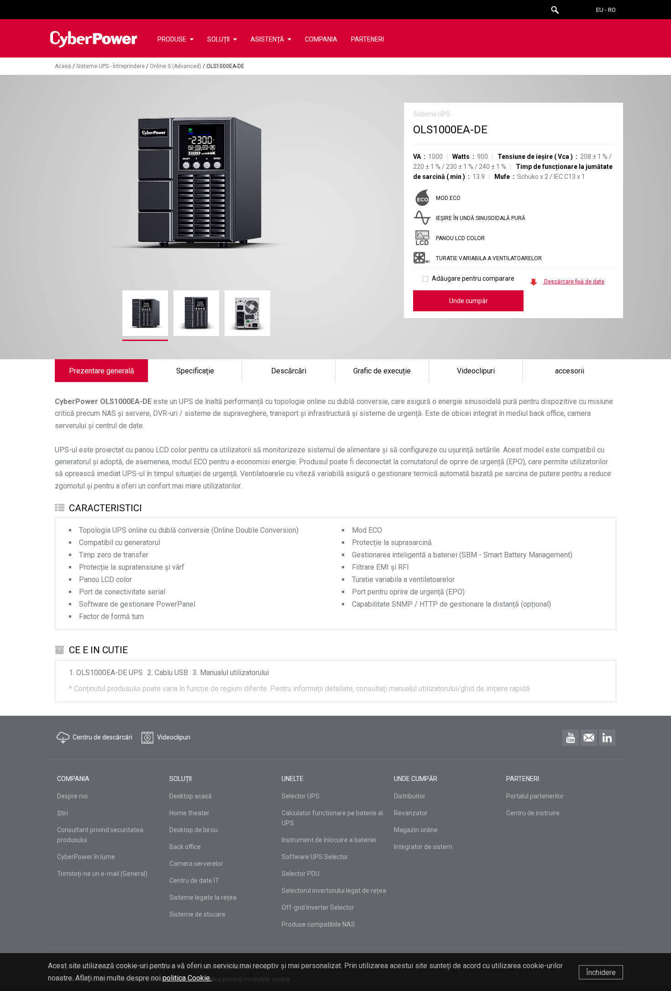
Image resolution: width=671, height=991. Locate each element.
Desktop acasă (190, 796)
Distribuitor (409, 796)
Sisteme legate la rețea (202, 897)
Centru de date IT (194, 880)
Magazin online (416, 830)
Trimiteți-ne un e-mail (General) (102, 873)
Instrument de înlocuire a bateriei (329, 840)
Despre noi (72, 796)
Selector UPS (301, 796)
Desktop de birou (193, 830)
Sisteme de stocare (197, 914)
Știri (62, 813)
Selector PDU (301, 873)
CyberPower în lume (86, 856)
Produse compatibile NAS (318, 924)
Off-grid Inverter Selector (318, 907)
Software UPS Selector (315, 856)
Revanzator (411, 813)
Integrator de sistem (423, 846)
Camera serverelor (196, 863)
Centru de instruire (533, 813)
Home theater (189, 813)
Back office (185, 846)
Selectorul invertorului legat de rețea (334, 890)
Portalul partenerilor (535, 796)
